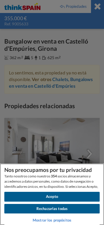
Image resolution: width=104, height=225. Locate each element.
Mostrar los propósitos (52, 220)
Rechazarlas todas (52, 208)
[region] (52, 194)
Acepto (52, 196)
